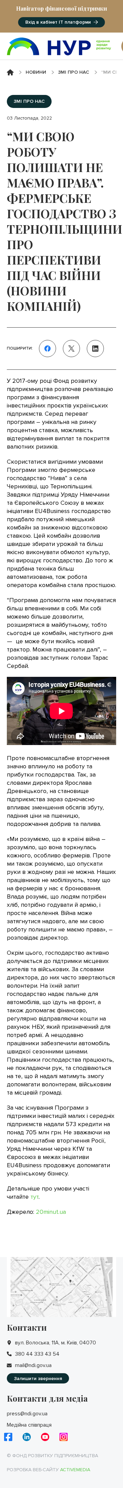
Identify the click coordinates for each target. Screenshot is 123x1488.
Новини (36, 72)
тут (34, 1196)
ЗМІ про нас (73, 72)
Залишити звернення (38, 1378)
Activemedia (75, 1470)
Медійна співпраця (29, 1425)
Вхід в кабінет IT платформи (58, 22)
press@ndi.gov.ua (27, 1413)
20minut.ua (51, 1212)
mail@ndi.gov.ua (33, 1365)
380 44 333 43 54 (37, 1354)
